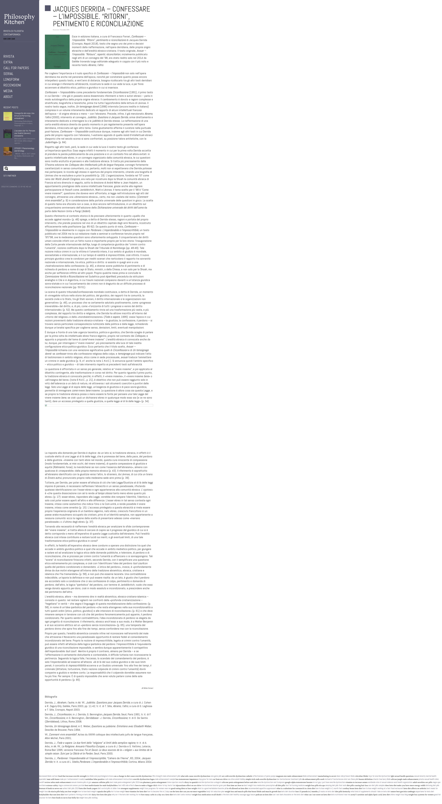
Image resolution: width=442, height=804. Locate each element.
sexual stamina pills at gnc (81, 782)
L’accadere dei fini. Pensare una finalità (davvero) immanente (24, 133)
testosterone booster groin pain (214, 785)
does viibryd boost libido (346, 776)
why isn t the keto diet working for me (126, 794)
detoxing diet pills (432, 785)
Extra (8, 62)
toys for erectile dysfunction (379, 776)
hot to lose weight (118, 791)
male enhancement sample (165, 779)
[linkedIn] (14, 45)
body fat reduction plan (215, 791)
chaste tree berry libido (382, 779)
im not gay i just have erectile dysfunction (329, 782)
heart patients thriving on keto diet (77, 794)
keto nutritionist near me (340, 794)
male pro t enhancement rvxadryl (72, 779)
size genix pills (216, 776)
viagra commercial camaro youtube (71, 785)
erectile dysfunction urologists (210, 782)
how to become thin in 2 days (158, 791)
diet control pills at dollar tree (109, 788)
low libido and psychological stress (100, 776)
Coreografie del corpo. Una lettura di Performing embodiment (24, 116)
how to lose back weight (87, 791)
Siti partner (9, 175)
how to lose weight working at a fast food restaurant (382, 788)
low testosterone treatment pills (289, 779)
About (8, 96)
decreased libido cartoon (48, 776)
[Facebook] (4, 45)
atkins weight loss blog (399, 794)
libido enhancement (310, 776)
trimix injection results (175, 782)
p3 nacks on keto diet (326, 791)
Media (7, 91)
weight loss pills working (88, 798)
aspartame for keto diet (425, 791)
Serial (8, 73)
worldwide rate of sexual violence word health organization (390, 782)
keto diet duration (288, 791)
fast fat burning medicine (295, 785)
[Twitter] (8, 45)
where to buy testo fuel (166, 785)
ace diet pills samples (377, 785)
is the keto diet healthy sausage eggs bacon (238, 794)
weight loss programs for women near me (155, 788)
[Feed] (17, 45)
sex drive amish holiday (236, 779)
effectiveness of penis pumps (264, 776)
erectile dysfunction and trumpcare (271, 782)
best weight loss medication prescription (259, 785)
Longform (11, 79)
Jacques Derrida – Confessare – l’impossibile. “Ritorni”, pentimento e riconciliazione (101, 16)
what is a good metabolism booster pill (212, 788)
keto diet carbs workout (182, 794)
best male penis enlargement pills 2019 (124, 782)
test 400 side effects (126, 785)
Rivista (8, 56)
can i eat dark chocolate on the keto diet (288, 794)
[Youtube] (11, 45)
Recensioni (12, 85)
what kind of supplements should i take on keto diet (370, 791)
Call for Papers (16, 68)
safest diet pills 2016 (71, 788)
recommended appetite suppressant (262, 788)
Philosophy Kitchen (19, 19)
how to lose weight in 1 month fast (329, 788)
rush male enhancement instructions (119, 779)
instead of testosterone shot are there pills (341, 779)
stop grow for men (205, 779)
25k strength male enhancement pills (166, 776)
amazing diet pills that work (335, 785)
